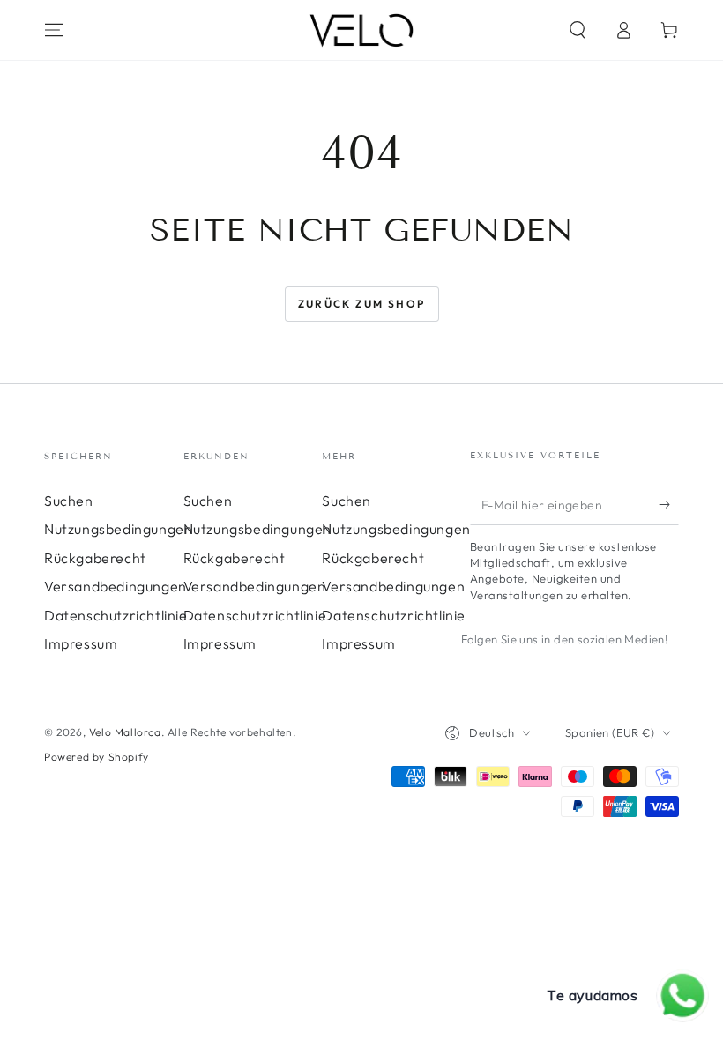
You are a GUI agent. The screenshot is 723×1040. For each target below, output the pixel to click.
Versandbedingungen (115, 586)
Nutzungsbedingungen (118, 529)
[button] (577, 30)
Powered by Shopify (96, 756)
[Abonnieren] (669, 505)
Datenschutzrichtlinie (116, 615)
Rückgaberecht (95, 558)
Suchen (68, 500)
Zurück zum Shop (362, 303)
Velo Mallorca (125, 732)
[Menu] (54, 30)
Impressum (80, 643)
